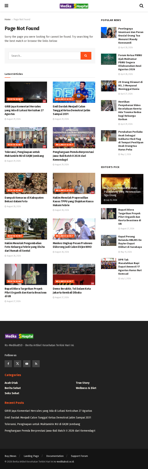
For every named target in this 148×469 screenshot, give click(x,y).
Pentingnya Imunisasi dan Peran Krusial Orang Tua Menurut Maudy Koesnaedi (130, 35)
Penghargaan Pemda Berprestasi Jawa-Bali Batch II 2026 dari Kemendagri (73, 155)
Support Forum (79, 456)
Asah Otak (11, 383)
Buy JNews (10, 456)
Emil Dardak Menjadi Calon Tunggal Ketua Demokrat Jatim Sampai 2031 (71, 110)
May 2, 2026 (125, 154)
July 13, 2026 (111, 200)
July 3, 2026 (125, 279)
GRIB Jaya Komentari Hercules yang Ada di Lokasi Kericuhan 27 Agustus (24, 110)
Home (8, 19)
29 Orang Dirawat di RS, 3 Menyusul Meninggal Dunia (130, 85)
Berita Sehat (15, 99)
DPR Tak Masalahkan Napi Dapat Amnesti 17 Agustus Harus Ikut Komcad (130, 266)
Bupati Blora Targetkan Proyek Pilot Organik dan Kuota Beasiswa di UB (25, 292)
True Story (82, 383)
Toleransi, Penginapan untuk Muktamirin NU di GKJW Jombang (42, 424)
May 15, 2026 (126, 252)
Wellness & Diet (64, 99)
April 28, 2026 (126, 47)
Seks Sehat (12, 393)
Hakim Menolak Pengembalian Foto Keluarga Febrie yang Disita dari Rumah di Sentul (25, 247)
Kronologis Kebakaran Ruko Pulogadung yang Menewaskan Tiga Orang (122, 191)
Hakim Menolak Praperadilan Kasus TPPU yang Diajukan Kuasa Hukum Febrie (73, 201)
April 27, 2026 (126, 94)
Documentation (55, 456)
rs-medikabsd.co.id (64, 461)
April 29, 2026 (126, 124)
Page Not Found (22, 19)
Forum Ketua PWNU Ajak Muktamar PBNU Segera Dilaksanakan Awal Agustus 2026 (130, 62)
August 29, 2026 (13, 119)
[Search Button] (86, 56)
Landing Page (31, 456)
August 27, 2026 (13, 301)
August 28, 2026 (13, 206)
